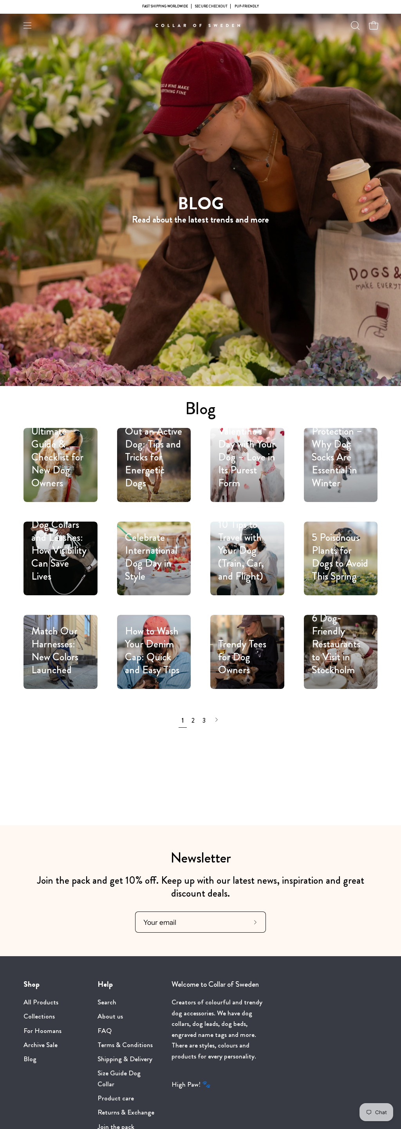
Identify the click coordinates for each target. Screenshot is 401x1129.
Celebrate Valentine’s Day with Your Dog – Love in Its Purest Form (246, 450)
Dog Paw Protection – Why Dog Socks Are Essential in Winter (337, 450)
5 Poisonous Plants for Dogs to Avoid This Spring (340, 557)
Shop (31, 984)
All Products (40, 1002)
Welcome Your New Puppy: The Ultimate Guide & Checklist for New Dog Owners (57, 437)
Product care (116, 1099)
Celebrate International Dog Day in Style (151, 557)
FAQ (105, 1031)
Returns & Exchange (126, 1113)
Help (105, 984)
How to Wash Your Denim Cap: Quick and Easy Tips (152, 650)
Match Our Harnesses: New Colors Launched (54, 650)
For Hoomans (42, 1031)
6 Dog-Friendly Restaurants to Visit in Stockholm (336, 644)
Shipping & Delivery (125, 1059)
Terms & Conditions (125, 1045)
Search (107, 1002)
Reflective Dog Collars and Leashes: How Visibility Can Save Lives (59, 544)
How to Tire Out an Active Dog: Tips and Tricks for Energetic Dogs (153, 450)
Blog (200, 408)
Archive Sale (40, 1045)
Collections (39, 1017)
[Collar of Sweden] (200, 25)
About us (110, 1017)
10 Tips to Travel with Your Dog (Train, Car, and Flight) (241, 550)
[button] (354, 25)
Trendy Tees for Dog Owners (242, 656)
